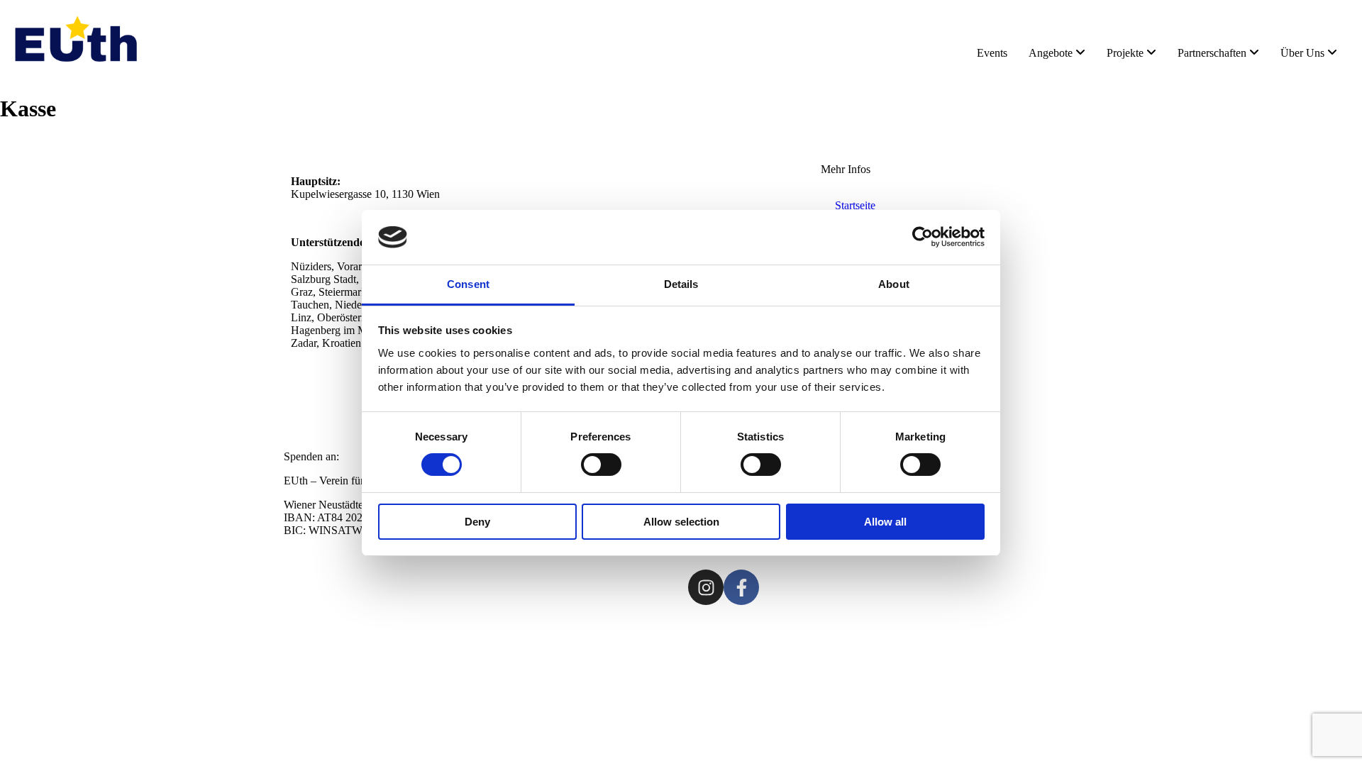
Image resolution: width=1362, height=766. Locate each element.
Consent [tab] (468, 284)
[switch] (601, 464)
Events (992, 53)
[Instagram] (706, 587)
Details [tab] (681, 284)
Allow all (885, 522)
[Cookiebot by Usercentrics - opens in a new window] (922, 237)
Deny (477, 522)
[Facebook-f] (741, 587)
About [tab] (893, 284)
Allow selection (681, 522)
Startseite (855, 205)
